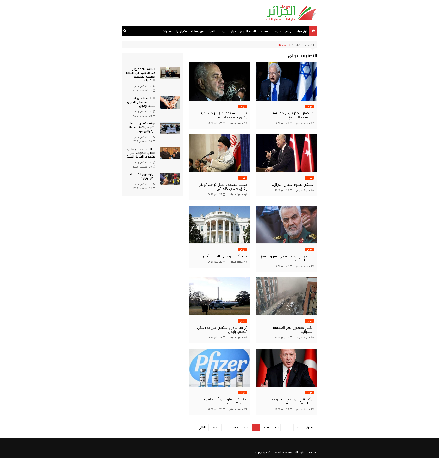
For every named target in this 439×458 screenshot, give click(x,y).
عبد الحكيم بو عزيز (142, 86)
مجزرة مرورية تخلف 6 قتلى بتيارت (142, 176)
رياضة (222, 31)
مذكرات (167, 31)
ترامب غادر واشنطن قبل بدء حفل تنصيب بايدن (222, 329)
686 (215, 427)
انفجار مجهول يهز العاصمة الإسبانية (293, 329)
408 (276, 427)
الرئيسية (302, 31)
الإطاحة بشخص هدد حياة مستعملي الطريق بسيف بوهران (141, 102)
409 (266, 427)
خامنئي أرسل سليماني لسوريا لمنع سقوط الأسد (287, 258)
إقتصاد (264, 31)
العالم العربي (248, 31)
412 (235, 427)
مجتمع (289, 31)
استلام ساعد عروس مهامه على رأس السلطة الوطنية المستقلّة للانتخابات (140, 74)
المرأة (211, 31)
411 (246, 427)
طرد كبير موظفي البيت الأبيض (224, 256)
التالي (202, 427)
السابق (310, 427)
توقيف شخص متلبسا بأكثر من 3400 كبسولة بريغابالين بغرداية (142, 127)
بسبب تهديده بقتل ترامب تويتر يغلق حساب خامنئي (223, 115)
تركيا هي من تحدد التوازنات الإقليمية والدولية (293, 401)
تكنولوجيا (181, 31)
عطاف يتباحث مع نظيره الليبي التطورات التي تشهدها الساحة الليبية (141, 152)
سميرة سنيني (303, 123)
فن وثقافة (197, 31)
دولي (233, 31)
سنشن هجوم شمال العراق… (292, 184)
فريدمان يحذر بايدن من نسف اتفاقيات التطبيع (292, 115)
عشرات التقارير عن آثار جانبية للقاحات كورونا (225, 401)
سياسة (277, 31)
